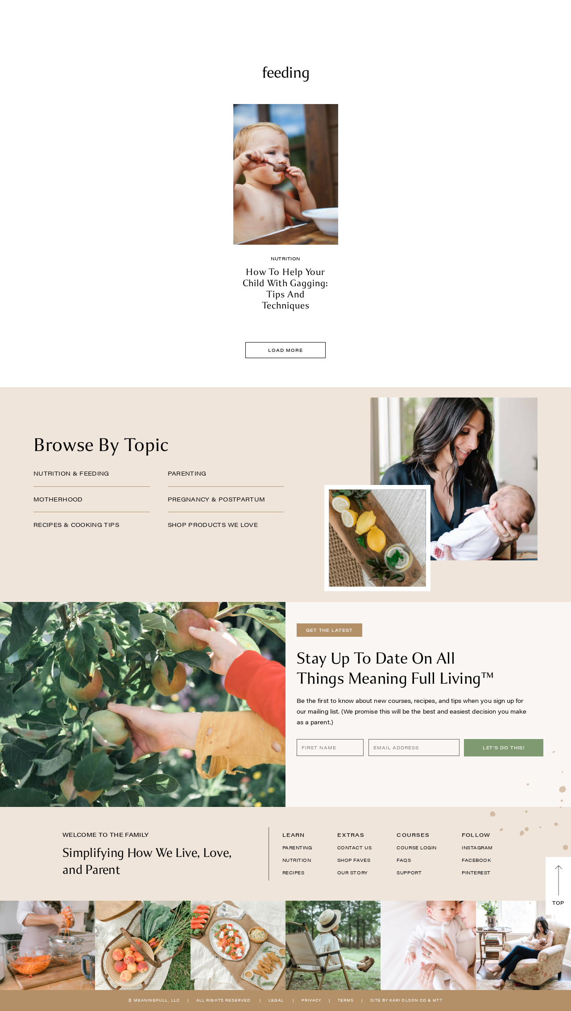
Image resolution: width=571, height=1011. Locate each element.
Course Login (416, 847)
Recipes (293, 872)
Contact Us (354, 847)
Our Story (352, 872)
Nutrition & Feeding (71, 473)
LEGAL (276, 1000)
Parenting (187, 473)
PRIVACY (311, 1000)
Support (409, 872)
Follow (476, 835)
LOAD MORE (285, 350)
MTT (437, 1000)
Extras (350, 835)
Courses (413, 835)
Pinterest (476, 872)
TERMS (346, 1000)
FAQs (404, 860)
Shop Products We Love (213, 524)
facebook (476, 860)
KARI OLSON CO (407, 1000)
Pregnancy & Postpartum (216, 499)
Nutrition (285, 258)
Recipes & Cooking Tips (76, 524)
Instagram (477, 847)
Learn (293, 835)
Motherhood (58, 499)
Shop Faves (353, 860)
